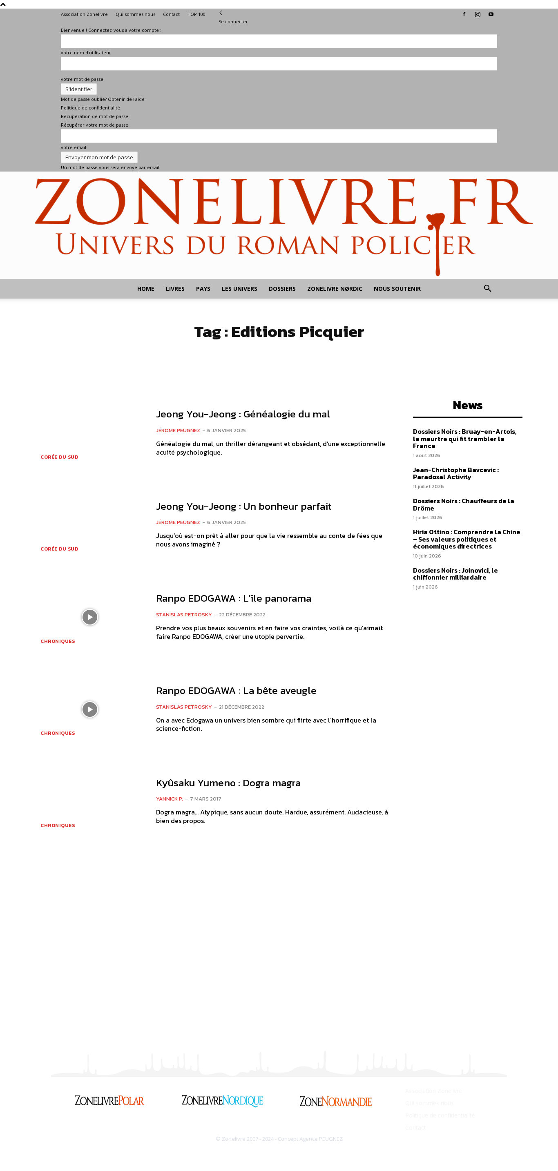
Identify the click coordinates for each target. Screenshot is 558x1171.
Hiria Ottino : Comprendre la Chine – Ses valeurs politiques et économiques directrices (466, 539)
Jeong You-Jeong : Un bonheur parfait (244, 506)
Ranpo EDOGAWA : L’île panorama (233, 598)
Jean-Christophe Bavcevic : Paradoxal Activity (456, 473)
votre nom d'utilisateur (86, 52)
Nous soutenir (397, 288)
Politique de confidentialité (90, 108)
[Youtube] (491, 14)
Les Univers (239, 288)
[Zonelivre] (279, 225)
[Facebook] (464, 14)
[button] (487, 289)
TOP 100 (196, 14)
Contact (171, 14)
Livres (175, 288)
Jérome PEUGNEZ (178, 430)
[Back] (221, 13)
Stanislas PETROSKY (184, 614)
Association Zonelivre (84, 14)
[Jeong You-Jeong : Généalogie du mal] (90, 433)
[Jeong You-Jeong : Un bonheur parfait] (90, 525)
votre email (73, 147)
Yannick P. (169, 799)
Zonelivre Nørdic (334, 288)
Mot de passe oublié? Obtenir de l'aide (103, 99)
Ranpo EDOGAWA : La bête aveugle (236, 690)
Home (145, 288)
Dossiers (282, 288)
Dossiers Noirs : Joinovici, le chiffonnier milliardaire (455, 573)
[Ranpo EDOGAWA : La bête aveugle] (90, 709)
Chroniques (57, 641)
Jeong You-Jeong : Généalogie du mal (243, 414)
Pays (203, 288)
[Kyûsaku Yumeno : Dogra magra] (90, 801)
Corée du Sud (59, 457)
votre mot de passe (82, 79)
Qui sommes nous (135, 14)
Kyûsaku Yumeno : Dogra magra (228, 782)
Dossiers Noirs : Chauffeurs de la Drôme (463, 504)
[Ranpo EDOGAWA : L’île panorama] (90, 617)
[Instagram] (477, 14)
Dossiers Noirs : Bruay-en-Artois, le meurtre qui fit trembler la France (465, 438)
